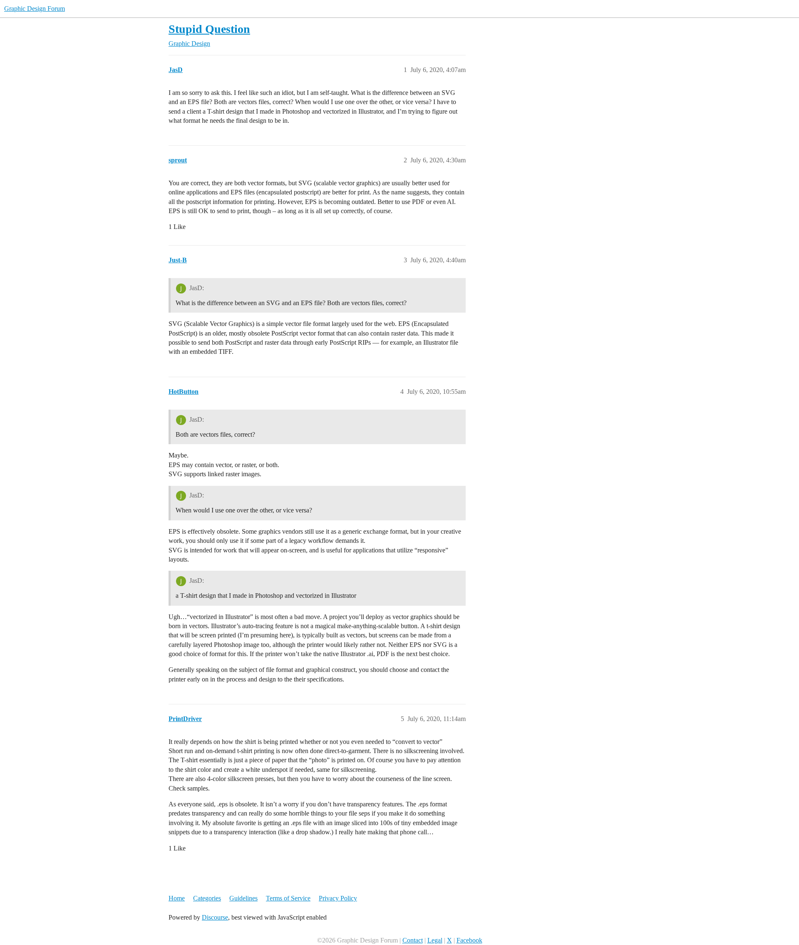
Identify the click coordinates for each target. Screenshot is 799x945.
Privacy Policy (338, 898)
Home (177, 898)
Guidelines (243, 898)
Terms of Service (288, 898)
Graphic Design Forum (34, 8)
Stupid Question (209, 28)
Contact (412, 940)
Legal (434, 940)
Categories (207, 898)
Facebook (469, 940)
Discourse (215, 917)
